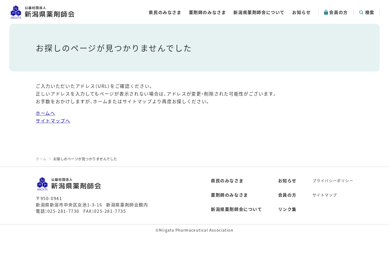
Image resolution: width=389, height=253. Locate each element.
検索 (369, 12)
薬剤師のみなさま (207, 12)
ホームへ (45, 113)
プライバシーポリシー (333, 180)
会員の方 (338, 12)
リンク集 (287, 209)
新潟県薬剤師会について (259, 12)
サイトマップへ (53, 120)
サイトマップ (325, 194)
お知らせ (301, 12)
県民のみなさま (165, 12)
